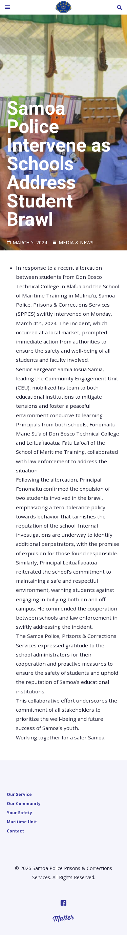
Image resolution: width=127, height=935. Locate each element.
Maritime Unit (22, 821)
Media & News (76, 242)
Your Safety (19, 812)
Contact (15, 830)
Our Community (24, 803)
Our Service (19, 794)
